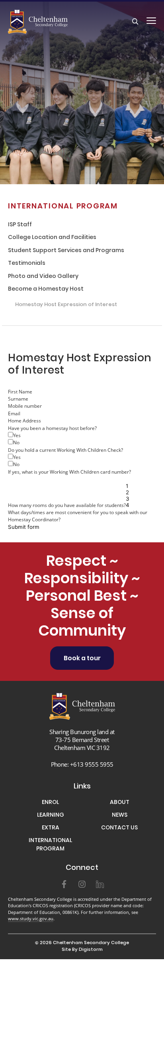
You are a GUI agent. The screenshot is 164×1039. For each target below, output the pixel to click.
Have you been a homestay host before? (52, 428)
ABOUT (119, 802)
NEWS (119, 815)
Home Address (24, 420)
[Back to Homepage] (50, 22)
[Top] (82, 706)
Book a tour (82, 658)
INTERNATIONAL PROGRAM (63, 206)
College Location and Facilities (52, 238)
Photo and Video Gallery (43, 277)
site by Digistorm (82, 950)
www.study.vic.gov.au (30, 918)
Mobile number (25, 406)
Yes (17, 435)
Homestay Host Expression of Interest (66, 305)
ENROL (50, 802)
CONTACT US (119, 828)
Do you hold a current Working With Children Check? (65, 450)
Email (14, 413)
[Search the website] (135, 22)
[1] (133, 486)
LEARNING (50, 815)
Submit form (23, 527)
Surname (18, 398)
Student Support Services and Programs (66, 251)
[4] (133, 505)
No (16, 442)
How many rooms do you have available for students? (67, 505)
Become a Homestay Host (46, 289)
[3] (133, 498)
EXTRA (50, 828)
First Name (20, 391)
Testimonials (26, 264)
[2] (133, 492)
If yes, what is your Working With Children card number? (69, 471)
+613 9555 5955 (91, 764)
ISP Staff (20, 225)
